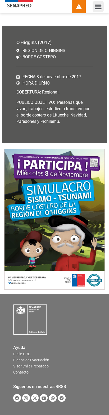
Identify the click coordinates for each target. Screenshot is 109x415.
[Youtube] (44, 398)
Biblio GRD (21, 354)
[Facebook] (17, 398)
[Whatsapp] (53, 398)
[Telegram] (62, 398)
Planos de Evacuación (31, 360)
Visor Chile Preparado (31, 366)
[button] (98, 6)
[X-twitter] (35, 398)
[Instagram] (26, 398)
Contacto (21, 372)
